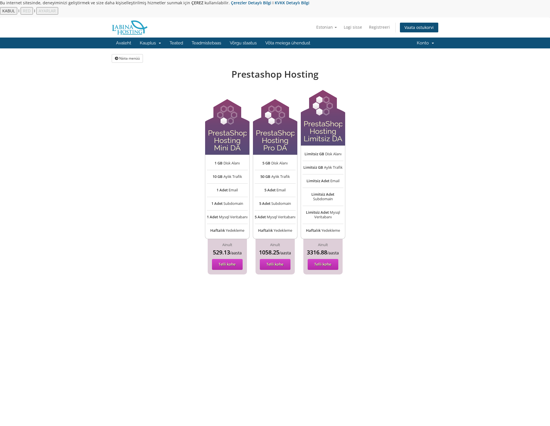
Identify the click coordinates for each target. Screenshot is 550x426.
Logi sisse (353, 27)
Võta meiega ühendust (287, 43)
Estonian (325, 27)
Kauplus (149, 43)
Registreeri (379, 27)
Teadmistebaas (206, 43)
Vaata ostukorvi (419, 27)
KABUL (8, 10)
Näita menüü (129, 58)
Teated (176, 43)
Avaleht (123, 43)
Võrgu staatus (243, 43)
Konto (424, 43)
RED (27, 10)
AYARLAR (47, 10)
